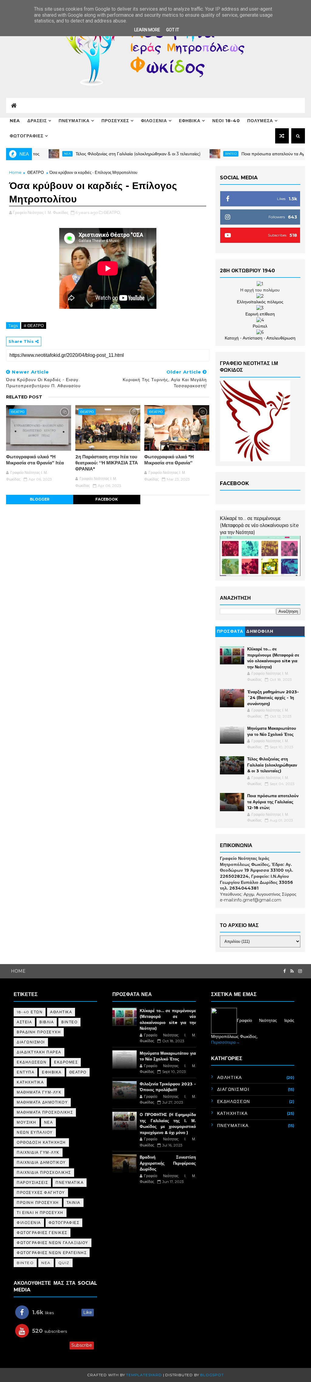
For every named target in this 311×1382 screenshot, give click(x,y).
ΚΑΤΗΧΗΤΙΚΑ (30, 1082)
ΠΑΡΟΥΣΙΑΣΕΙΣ (32, 1182)
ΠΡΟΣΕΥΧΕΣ (115, 120)
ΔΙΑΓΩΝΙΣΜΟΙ (31, 1042)
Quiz (64, 1262)
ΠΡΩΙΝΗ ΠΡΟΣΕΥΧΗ (38, 1202)
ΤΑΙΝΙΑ (73, 1202)
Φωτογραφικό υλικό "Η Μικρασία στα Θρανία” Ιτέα (35, 460)
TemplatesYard (144, 1375)
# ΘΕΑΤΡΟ (34, 325)
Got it (172, 29)
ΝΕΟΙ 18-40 (226, 120)
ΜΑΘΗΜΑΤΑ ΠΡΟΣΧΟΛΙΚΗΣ (45, 1112)
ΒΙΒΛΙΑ (46, 1022)
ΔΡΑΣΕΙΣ (37, 120)
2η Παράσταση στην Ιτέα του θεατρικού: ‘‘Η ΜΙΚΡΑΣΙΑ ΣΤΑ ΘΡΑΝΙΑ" (106, 463)
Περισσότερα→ (225, 1042)
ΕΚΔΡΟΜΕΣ (66, 1062)
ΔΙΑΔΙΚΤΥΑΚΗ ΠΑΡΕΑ (39, 1052)
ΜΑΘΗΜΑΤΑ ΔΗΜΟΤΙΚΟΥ (42, 1102)
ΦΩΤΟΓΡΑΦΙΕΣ (26, 136)
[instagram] (300, 971)
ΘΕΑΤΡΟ (35, 172)
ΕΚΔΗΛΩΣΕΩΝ (31, 1062)
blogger (40, 499)
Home (15, 172)
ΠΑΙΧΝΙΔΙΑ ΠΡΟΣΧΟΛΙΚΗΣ (44, 1172)
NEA (15, 120)
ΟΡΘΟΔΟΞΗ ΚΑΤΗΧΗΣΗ (41, 1142)
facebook (106, 499)
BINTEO (206, 154)
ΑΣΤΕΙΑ (24, 1022)
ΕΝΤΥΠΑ (25, 1072)
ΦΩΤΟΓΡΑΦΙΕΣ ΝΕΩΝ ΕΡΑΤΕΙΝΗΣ (52, 1252)
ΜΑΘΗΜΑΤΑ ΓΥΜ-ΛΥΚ (39, 1092)
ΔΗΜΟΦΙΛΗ (259, 631)
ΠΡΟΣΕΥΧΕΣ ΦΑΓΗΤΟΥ (41, 1192)
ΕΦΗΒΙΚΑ (189, 120)
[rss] (292, 971)
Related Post (24, 397)
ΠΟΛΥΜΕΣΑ (260, 120)
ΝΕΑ (48, 1122)
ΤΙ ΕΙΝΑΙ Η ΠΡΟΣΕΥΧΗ (40, 1212)
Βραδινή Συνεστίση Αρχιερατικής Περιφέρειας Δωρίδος (168, 1163)
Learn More (147, 29)
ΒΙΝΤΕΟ (69, 1022)
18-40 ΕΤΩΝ (30, 1012)
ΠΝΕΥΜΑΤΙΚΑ (74, 120)
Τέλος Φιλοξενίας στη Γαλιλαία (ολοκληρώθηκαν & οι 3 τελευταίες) (113, 154)
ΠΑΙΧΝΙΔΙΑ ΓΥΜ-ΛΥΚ (38, 1152)
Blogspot (212, 1375)
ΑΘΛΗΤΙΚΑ (61, 1012)
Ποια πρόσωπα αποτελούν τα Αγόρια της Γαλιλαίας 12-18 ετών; (273, 801)
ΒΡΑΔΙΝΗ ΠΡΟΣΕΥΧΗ (39, 1032)
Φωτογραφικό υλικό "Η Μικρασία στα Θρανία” (169, 460)
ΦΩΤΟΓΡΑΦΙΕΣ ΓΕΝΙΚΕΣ (42, 1232)
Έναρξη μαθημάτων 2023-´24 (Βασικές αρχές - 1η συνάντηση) (273, 697)
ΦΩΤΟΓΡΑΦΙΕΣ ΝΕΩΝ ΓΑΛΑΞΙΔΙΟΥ (52, 1242)
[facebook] (284, 971)
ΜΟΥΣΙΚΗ (26, 1122)
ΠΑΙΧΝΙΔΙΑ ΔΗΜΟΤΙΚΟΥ (41, 1162)
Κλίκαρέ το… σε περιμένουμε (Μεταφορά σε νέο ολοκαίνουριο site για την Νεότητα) (259, 525)
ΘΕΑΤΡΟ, (112, 212)
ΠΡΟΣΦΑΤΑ (230, 631)
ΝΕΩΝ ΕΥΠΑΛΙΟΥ (35, 1132)
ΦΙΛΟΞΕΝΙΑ (154, 120)
